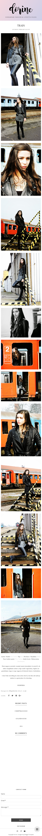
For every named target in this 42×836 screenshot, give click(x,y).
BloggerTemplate (29, 834)
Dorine (15, 834)
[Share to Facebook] (8, 695)
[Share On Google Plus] (19, 695)
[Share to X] (12, 695)
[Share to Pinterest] (16, 695)
